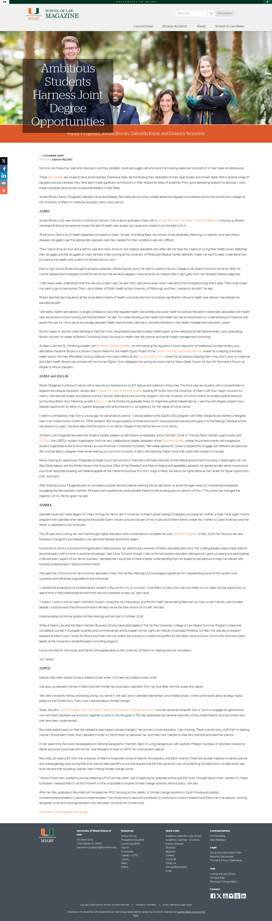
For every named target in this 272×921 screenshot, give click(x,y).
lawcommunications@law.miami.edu (97, 847)
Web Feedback (218, 840)
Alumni (125, 847)
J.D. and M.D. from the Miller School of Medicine (188, 220)
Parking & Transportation (224, 882)
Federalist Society (173, 440)
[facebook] (3, 168)
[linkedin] (3, 175)
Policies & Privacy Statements (226, 860)
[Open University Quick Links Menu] (267, 2)
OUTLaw (44, 440)
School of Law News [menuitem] (229, 26)
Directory (171, 847)
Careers (170, 855)
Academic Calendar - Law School (184, 836)
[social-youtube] (225, 896)
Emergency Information (146, 905)
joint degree (55, 177)
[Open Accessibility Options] (4, 2)
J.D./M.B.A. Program (185, 533)
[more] (3, 190)
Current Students (130, 844)
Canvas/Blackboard (176, 867)
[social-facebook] (213, 896)
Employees (127, 851)
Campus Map (217, 878)
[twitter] (3, 161)
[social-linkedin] (243, 896)
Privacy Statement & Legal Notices (177, 905)
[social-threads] (237, 896)
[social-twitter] (219, 896)
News (124, 863)
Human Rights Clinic (151, 356)
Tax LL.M (101, 401)
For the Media (217, 836)
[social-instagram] (231, 896)
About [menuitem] (201, 26)
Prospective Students (132, 840)
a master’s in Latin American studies (119, 390)
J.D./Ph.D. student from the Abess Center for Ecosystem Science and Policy (107, 710)
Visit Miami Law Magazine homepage (63, 812)
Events (124, 867)
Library (125, 859)
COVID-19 (171, 859)
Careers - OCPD (129, 855)
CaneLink (171, 863)
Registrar (170, 851)
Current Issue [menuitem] (143, 26)
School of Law (129, 836)
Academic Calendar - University (183, 840)
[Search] (211, 14)
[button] (264, 910)
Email (169, 871)
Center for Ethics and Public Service (179, 351)
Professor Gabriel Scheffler (114, 345)
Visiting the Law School (223, 874)
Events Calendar (174, 844)
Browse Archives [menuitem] (175, 26)
